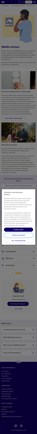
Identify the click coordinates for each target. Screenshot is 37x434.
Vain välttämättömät (18, 240)
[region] (18, 217)
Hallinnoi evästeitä (18, 235)
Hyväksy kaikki (18, 229)
